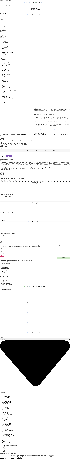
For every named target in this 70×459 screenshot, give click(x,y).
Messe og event (3, 36)
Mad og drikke (3, 51)
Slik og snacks (7, 408)
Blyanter (5, 420)
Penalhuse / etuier (7, 423)
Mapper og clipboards (8, 398)
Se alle (2, 24)
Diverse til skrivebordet (8, 430)
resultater (3, 22)
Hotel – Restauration (4, 40)
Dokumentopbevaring (15, 106)
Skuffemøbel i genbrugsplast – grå (6, 192)
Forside (1, 106)
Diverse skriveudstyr (8, 424)
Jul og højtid (2, 32)
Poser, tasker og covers (4, 58)
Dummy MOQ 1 (31, 134)
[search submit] (1, 21)
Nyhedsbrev (4, 86)
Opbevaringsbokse (7, 397)
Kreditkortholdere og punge (9, 434)
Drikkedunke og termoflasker (9, 404)
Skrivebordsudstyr (3, 38)
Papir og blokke (3, 73)
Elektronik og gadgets (4, 42)
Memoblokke (6, 415)
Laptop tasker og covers (9, 435)
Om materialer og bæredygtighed (10, 90)
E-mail (1, 248)
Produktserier (52, 134)
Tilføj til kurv (9, 156)
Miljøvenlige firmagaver (6, 402)
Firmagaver (2, 35)
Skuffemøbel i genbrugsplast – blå (6, 212)
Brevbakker (6, 426)
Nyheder (1, 31)
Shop (3, 85)
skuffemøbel (67, 134)
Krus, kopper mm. (7, 406)
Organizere (6, 428)
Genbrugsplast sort (38, 134)
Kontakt (3, 92)
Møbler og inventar (3, 77)
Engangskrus (6, 407)
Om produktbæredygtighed (9, 88)
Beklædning (2, 33)
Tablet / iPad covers (8, 436)
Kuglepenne (6, 421)
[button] (35, 27)
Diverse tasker (7, 437)
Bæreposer (6, 432)
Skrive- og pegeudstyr (4, 66)
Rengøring (2, 37)
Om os (3, 91)
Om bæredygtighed (6, 87)
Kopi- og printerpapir (8, 414)
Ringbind (5, 399)
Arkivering (2, 43)
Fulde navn (2, 251)
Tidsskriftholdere (7, 401)
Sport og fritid (3, 41)
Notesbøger (6, 417)
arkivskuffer (62, 134)
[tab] (35, 29)
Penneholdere (6, 429)
